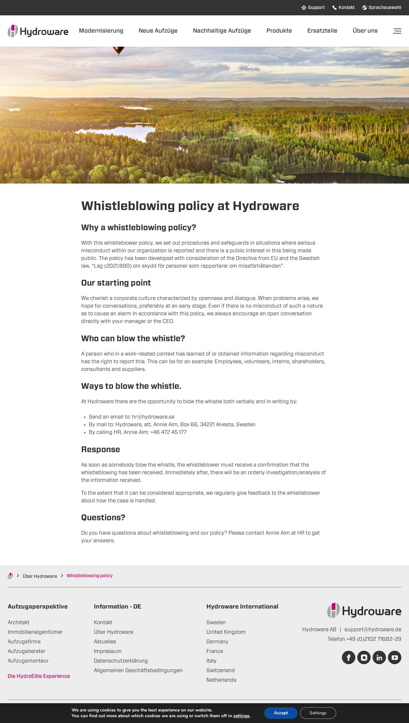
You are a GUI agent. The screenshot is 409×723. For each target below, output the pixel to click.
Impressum (108, 651)
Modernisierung (101, 31)
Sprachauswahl (385, 7)
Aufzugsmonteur (28, 661)
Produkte (279, 31)
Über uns (365, 31)
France (214, 651)
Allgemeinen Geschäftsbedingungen (138, 670)
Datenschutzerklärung (121, 661)
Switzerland (220, 670)
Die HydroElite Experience (39, 676)
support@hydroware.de (372, 629)
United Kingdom (226, 632)
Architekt (18, 622)
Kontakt (347, 7)
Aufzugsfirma (24, 641)
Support (316, 7)
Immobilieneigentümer (35, 632)
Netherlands (221, 680)
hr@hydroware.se (153, 417)
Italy (211, 661)
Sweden (216, 622)
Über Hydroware (40, 576)
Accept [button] (281, 713)
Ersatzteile (322, 31)
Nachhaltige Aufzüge (222, 31)
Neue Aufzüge (158, 31)
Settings (318, 713)
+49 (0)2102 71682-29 (373, 639)
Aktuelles (105, 641)
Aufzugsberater (26, 651)
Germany (217, 641)
